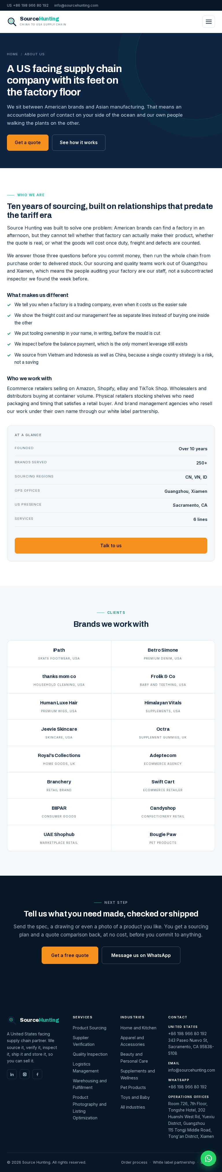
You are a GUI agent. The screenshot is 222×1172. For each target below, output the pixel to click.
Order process (134, 1162)
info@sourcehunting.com (76, 5)
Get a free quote (70, 955)
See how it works (79, 142)
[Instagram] (24, 1074)
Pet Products (133, 1087)
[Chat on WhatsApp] (208, 1158)
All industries (133, 1107)
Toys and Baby (135, 1097)
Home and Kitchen (138, 1027)
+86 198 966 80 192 (187, 1033)
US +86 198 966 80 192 (28, 5)
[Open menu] (208, 22)
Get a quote (28, 142)
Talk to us (111, 545)
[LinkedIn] (12, 1074)
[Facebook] (37, 1074)
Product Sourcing (89, 1027)
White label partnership (174, 1162)
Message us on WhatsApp (141, 955)
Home (12, 54)
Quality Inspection (90, 1054)
